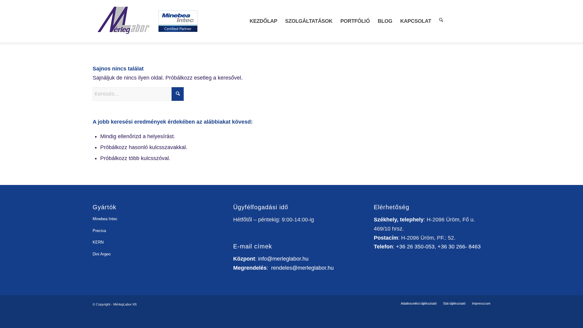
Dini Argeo (102, 254)
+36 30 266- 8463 (459, 247)
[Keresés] (441, 19)
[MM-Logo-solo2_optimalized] (123, 21)
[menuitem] (263, 21)
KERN (98, 242)
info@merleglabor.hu (283, 259)
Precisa (99, 230)
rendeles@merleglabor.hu (302, 268)
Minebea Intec (105, 219)
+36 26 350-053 (415, 247)
